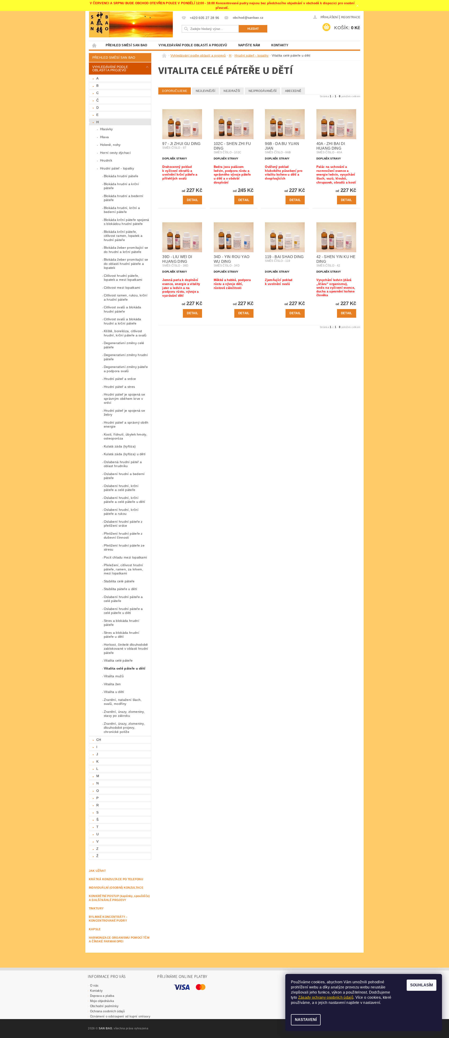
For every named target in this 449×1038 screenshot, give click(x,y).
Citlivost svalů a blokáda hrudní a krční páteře (122, 321)
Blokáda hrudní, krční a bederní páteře (122, 210)
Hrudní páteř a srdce (120, 379)
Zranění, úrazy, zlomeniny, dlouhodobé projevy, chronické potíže (124, 728)
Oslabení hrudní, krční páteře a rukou (121, 512)
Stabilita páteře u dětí (120, 589)
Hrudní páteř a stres (119, 387)
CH (98, 740)
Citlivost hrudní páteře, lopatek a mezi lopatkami (123, 278)
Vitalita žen (112, 684)
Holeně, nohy (110, 145)
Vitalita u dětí (114, 692)
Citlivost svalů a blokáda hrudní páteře (122, 309)
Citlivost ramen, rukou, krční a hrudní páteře (125, 297)
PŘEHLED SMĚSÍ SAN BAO (126, 45)
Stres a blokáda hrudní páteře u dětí (121, 635)
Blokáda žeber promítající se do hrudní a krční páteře (126, 250)
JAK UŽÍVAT (97, 870)
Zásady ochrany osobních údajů (325, 997)
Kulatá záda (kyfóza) (120, 446)
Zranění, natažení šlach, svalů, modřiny (123, 702)
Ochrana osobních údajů (107, 1011)
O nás (94, 985)
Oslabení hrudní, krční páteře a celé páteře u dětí (124, 500)
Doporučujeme (174, 91)
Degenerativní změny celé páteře (124, 345)
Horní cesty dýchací (115, 153)
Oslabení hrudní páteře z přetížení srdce (123, 524)
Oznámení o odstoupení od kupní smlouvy (120, 1016)
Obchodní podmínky (104, 1006)
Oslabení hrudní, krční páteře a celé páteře (121, 488)
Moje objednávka (102, 1001)
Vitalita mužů (114, 676)
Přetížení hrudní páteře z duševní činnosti (123, 536)
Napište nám (249, 45)
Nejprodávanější (263, 91)
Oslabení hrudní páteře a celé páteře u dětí (123, 611)
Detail (192, 200)
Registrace (350, 17)
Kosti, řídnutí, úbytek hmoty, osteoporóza (125, 436)
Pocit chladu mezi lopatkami (125, 557)
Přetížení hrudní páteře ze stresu (124, 547)
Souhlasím (421, 985)
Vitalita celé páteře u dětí (124, 668)
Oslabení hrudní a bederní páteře (124, 476)
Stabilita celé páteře (119, 581)
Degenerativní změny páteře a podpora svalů (126, 369)
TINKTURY (96, 908)
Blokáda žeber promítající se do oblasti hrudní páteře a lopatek (126, 264)
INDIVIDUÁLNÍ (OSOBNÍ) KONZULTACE (116, 887)
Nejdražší (232, 91)
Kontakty (279, 45)
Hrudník (106, 160)
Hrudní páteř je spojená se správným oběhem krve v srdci (124, 398)
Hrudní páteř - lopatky (117, 168)
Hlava (104, 137)
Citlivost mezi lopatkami (122, 287)
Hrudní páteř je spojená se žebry (124, 413)
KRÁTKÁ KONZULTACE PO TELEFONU (116, 879)
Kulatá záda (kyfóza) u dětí (125, 454)
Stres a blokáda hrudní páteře (121, 623)
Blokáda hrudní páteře (121, 176)
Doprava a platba (102, 996)
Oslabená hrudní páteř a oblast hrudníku (123, 464)
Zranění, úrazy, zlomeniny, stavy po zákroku (124, 714)
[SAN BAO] (99, 24)
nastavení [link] (371, 1003)
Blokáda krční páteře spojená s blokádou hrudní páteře (126, 222)
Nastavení (306, 1020)
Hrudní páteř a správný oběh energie (126, 425)
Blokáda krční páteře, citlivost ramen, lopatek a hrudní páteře (123, 236)
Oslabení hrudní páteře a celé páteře (123, 599)
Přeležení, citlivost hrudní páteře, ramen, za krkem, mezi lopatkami (123, 569)
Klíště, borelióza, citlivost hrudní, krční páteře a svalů (125, 333)
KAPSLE (95, 929)
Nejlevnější (205, 91)
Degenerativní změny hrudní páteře (126, 357)
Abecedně (293, 91)
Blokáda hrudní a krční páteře (121, 186)
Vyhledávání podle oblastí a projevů (193, 45)
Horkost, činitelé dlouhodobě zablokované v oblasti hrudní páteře (126, 649)
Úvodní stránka (94, 45)
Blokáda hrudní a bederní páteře (123, 198)
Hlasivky (106, 129)
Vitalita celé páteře (118, 660)
